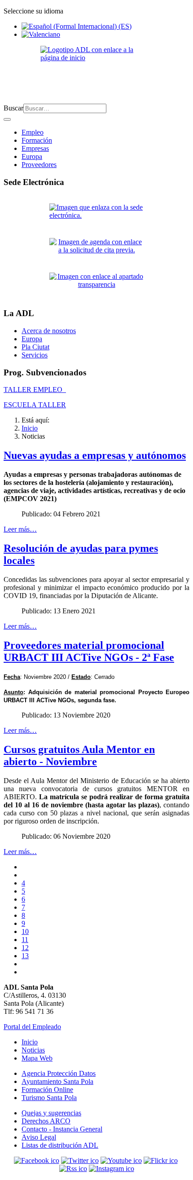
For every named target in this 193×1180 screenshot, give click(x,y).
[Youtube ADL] (121, 1160)
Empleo (33, 132)
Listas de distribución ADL (60, 1145)
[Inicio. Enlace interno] (96, 71)
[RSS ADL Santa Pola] (73, 1168)
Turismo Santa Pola (49, 1097)
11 (25, 939)
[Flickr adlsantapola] (161, 1160)
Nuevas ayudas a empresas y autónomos (95, 455)
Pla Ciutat (35, 347)
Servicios (35, 355)
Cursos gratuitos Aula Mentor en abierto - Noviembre (79, 755)
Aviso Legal (39, 1137)
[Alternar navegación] (7, 119)
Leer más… (20, 529)
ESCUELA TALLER (35, 405)
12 (25, 947)
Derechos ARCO (46, 1121)
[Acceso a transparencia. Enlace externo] (96, 286)
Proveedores (39, 164)
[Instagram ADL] (111, 1168)
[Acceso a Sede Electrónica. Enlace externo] (96, 217)
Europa (32, 156)
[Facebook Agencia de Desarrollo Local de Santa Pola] (36, 1160)
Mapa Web (37, 1058)
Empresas (35, 148)
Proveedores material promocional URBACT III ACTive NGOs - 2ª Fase (89, 651)
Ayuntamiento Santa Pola (57, 1081)
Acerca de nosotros (49, 331)
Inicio (30, 1042)
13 (25, 956)
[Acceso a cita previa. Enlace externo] (96, 251)
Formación (37, 140)
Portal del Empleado (32, 1026)
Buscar (13, 108)
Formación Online (47, 1089)
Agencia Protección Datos (59, 1073)
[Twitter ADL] (80, 1160)
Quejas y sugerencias (51, 1113)
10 (25, 931)
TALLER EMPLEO (35, 389)
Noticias (33, 1050)
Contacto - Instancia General (62, 1129)
